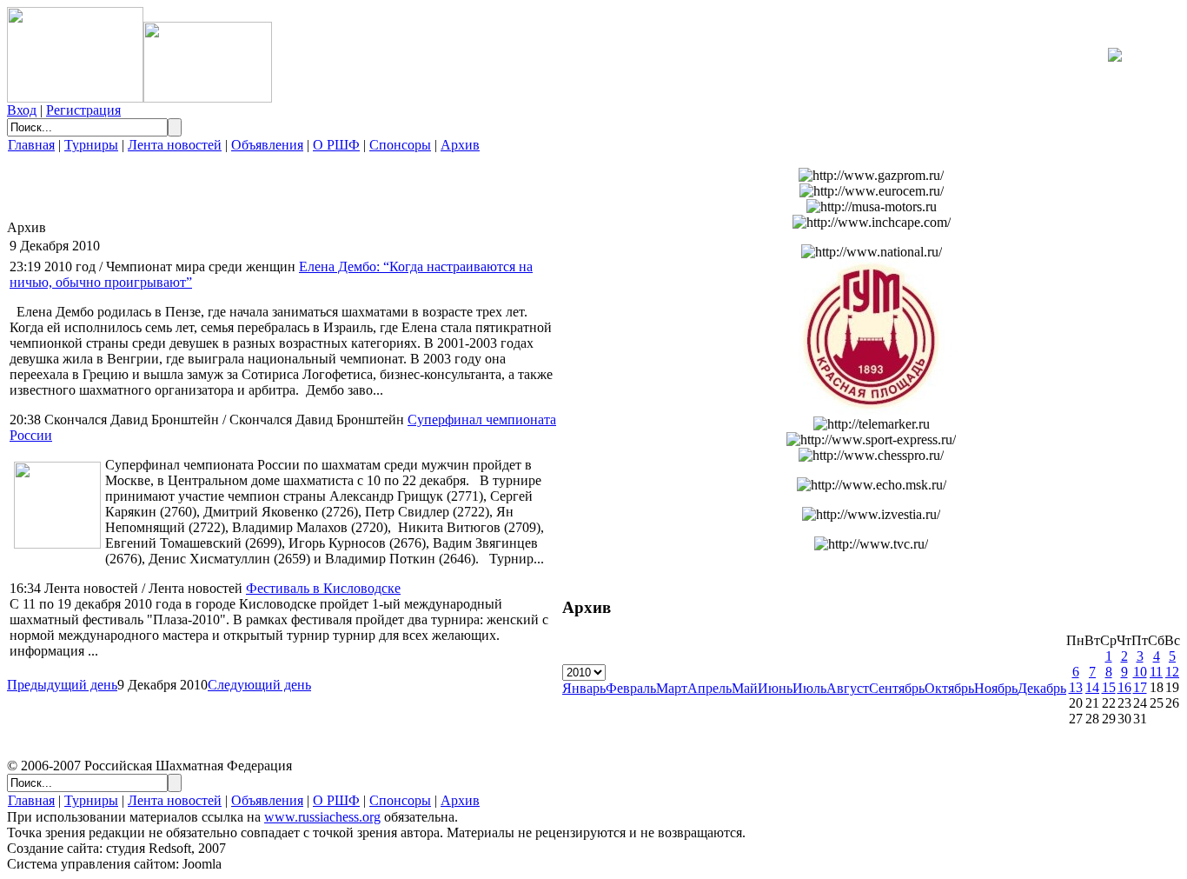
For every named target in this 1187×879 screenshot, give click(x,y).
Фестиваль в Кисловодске (323, 588)
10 (1140, 671)
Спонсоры (400, 144)
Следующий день (259, 684)
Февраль (631, 688)
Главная (31, 144)
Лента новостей (175, 144)
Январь (584, 688)
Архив (460, 144)
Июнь (775, 688)
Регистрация (83, 110)
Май (745, 688)
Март (671, 688)
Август (847, 688)
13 (1076, 687)
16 (1124, 687)
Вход (21, 110)
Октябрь (949, 688)
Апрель (709, 688)
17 (1140, 687)
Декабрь (1042, 688)
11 (1156, 671)
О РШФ (336, 144)
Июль (809, 688)
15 (1109, 687)
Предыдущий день (62, 684)
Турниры (91, 144)
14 (1092, 687)
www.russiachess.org (322, 816)
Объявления (267, 144)
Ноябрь (996, 688)
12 (1172, 671)
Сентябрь (897, 688)
